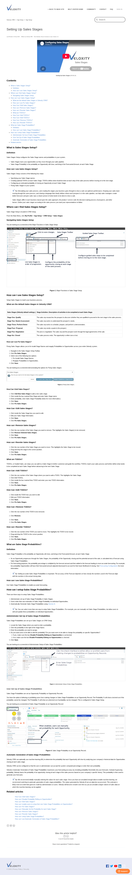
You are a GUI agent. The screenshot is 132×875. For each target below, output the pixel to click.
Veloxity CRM (11, 20)
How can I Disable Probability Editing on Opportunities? (33, 799)
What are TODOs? (19, 113)
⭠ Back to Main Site (56, 9)
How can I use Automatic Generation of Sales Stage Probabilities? (37, 819)
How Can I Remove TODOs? (23, 120)
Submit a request (74, 844)
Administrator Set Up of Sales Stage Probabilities (29, 135)
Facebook (8, 825)
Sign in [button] (119, 9)
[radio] (64, 836)
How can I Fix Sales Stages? (24, 806)
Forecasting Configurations (109, 566)
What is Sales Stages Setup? (20, 85)
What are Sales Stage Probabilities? (23, 125)
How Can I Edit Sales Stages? (23, 105)
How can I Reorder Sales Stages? (24, 110)
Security (26, 869)
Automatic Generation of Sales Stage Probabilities (29, 140)
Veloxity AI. (51, 604)
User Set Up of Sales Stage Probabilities (26, 137)
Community (91, 9)
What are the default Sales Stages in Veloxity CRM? (30, 100)
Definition (16, 88)
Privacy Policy (17, 869)
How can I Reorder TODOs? (22, 122)
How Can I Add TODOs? (21, 115)
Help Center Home (75, 9)
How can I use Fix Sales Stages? (24, 103)
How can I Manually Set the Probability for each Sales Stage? (35, 809)
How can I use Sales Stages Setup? (25, 90)
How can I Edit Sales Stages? (25, 802)
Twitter (11, 825)
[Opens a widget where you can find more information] (123, 871)
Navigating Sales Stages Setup (23, 95)
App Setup (20, 20)
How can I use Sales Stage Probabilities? (26, 130)
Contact (103, 9)
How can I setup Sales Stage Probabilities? (25, 132)
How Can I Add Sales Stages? (25, 797)
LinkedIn (14, 825)
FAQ (111, 9)
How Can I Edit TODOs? (21, 118)
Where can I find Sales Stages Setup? (23, 93)
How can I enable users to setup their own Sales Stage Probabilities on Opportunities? (43, 804)
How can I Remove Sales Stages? (24, 108)
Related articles (16, 142)
